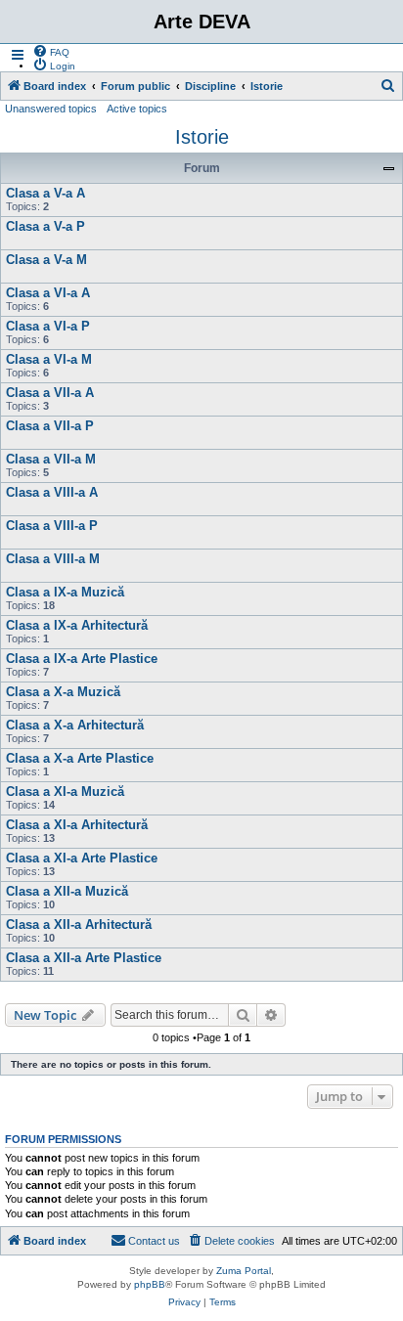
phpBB (149, 1284)
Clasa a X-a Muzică (63, 691)
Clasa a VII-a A (50, 392)
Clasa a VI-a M (49, 359)
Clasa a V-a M (46, 259)
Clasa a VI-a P (48, 326)
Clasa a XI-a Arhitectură (77, 824)
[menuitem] (50, 51)
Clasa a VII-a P (50, 425)
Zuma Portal (243, 1270)
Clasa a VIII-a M (53, 558)
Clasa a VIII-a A (52, 492)
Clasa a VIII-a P (52, 525)
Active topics (137, 108)
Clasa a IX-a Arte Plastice (81, 658)
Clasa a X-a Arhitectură (75, 725)
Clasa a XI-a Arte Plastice (81, 858)
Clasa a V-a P (45, 226)
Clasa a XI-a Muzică (65, 791)
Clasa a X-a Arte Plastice (80, 758)
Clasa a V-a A (45, 193)
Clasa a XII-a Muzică (67, 891)
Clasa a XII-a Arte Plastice (83, 957)
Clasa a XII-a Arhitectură (79, 924)
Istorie (202, 137)
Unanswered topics (51, 108)
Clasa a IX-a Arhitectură (77, 625)
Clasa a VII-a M (51, 459)
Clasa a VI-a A (48, 293)
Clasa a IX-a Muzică (65, 592)
